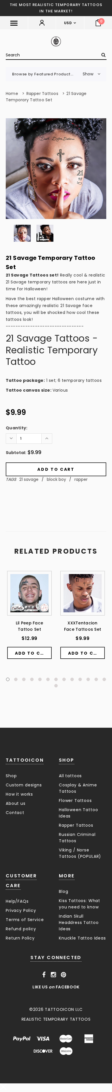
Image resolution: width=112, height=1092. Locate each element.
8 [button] (64, 679)
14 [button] (56, 685)
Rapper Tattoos (42, 93)
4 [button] (32, 679)
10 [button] (80, 679)
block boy (56, 479)
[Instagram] (53, 975)
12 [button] (96, 679)
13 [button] (104, 679)
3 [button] (24, 679)
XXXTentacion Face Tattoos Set (82, 626)
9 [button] (72, 679)
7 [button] (56, 679)
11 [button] (88, 679)
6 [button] (48, 679)
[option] (56, 168)
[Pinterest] (63, 975)
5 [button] (40, 679)
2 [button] (16, 679)
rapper (81, 479)
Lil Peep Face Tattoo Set (29, 626)
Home (12, 93)
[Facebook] (44, 975)
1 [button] (7, 679)
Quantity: (17, 428)
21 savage (28, 479)
